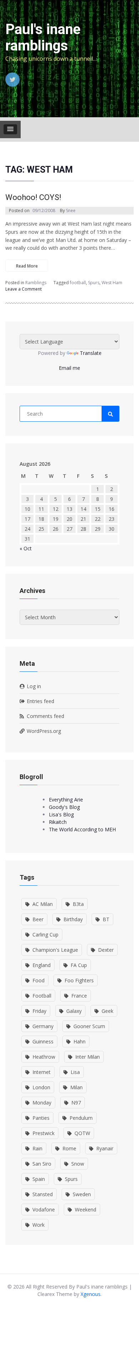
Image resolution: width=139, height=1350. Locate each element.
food (38, 980)
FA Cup (79, 965)
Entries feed (40, 701)
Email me (69, 367)
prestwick (43, 1133)
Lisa (75, 1072)
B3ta (78, 904)
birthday (73, 919)
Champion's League (55, 949)
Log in (34, 686)
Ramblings (35, 283)
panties (41, 1117)
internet (41, 1072)
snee (71, 210)
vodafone (43, 1209)
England (41, 965)
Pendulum (81, 1117)
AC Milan (42, 904)
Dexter (106, 949)
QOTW (82, 1133)
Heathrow (43, 1056)
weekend (85, 1209)
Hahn (79, 1041)
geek (107, 1011)
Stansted (42, 1194)
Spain (38, 1179)
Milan (76, 1087)
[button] (10, 129)
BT (106, 919)
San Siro (41, 1163)
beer (37, 919)
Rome (69, 1148)
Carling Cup (45, 934)
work (38, 1224)
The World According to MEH (82, 829)
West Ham (112, 283)
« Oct (26, 548)
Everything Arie (66, 799)
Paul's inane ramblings (43, 37)
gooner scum (89, 1026)
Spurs (93, 283)
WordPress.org (44, 731)
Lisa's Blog (61, 814)
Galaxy (74, 1011)
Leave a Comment (23, 289)
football (78, 283)
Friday (39, 1011)
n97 (76, 1102)
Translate (91, 353)
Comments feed (45, 716)
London (41, 1087)
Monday (41, 1102)
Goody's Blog (64, 807)
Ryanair (104, 1148)
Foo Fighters (79, 980)
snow (77, 1163)
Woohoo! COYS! (33, 197)
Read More (27, 266)
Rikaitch (58, 822)
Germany (42, 1026)
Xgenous (91, 1294)
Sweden (82, 1194)
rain (37, 1148)
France (79, 995)
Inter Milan (87, 1056)
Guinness (42, 1041)
